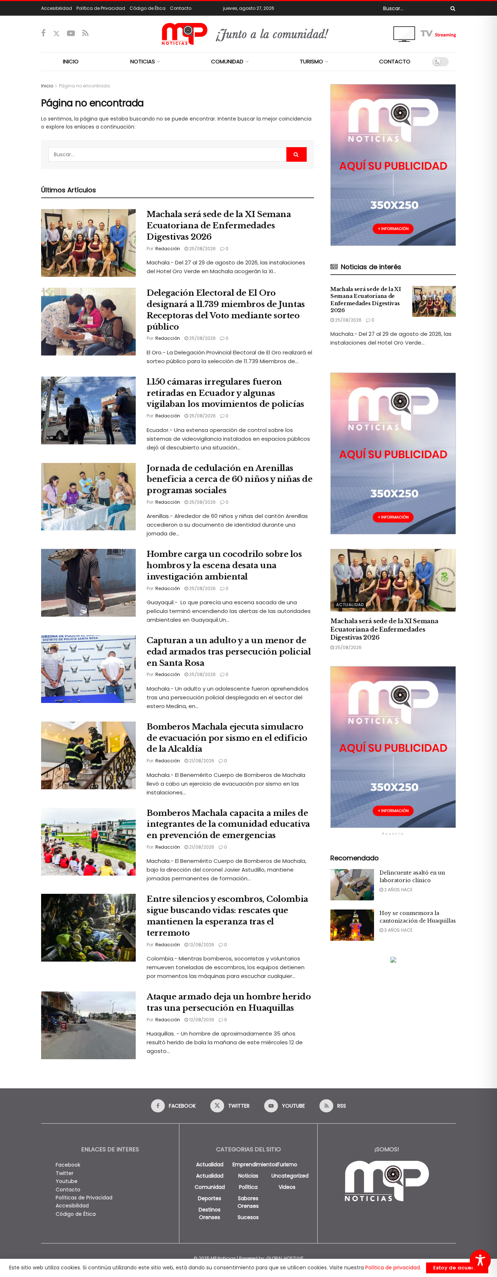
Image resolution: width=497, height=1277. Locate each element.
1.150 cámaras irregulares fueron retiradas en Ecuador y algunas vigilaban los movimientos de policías (225, 393)
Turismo (287, 1164)
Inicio (47, 86)
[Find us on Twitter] (56, 33)
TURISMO (311, 61)
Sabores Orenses (248, 1202)
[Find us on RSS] (85, 33)
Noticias (248, 1175)
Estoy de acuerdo (457, 1267)
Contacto (180, 8)
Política (248, 1187)
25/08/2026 (202, 248)
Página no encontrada (84, 86)
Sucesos (248, 1217)
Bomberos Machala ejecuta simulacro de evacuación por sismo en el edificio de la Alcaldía (227, 738)
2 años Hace (398, 890)
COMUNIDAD (227, 61)
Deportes (209, 1198)
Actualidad (350, 605)
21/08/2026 (201, 761)
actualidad (209, 1164)
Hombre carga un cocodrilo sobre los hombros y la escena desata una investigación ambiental (224, 565)
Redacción (167, 248)
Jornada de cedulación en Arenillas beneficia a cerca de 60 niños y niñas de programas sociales (229, 479)
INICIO (71, 61)
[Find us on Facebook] (43, 33)
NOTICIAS (142, 61)
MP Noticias (223, 1258)
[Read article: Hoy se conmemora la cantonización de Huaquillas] (352, 925)
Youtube (66, 1181)
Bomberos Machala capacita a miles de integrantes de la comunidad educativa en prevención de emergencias (228, 824)
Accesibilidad (56, 8)
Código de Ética (148, 8)
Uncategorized (290, 1175)
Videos (287, 1187)
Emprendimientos (255, 1164)
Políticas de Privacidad (84, 1197)
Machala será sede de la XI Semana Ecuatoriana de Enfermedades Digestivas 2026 (219, 225)
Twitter (64, 1173)
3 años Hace (398, 930)
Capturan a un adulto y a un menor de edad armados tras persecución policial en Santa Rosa (229, 652)
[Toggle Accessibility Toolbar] (480, 1260)
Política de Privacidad (100, 8)
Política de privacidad (392, 1267)
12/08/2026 (201, 945)
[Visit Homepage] (248, 34)
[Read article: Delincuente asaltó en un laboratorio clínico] (352, 884)
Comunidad (210, 1187)
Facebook (68, 1164)
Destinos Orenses (209, 1213)
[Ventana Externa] (424, 33)
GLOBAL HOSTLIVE (284, 1258)
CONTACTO (394, 61)
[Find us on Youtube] (71, 33)
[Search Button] (451, 8)
